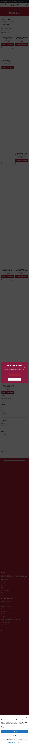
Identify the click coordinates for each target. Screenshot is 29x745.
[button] (27, 717)
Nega (14, 735)
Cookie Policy (10, 742)
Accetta (14, 731)
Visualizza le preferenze (14, 739)
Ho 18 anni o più (15, 375)
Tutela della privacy (17, 742)
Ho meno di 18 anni (14, 379)
